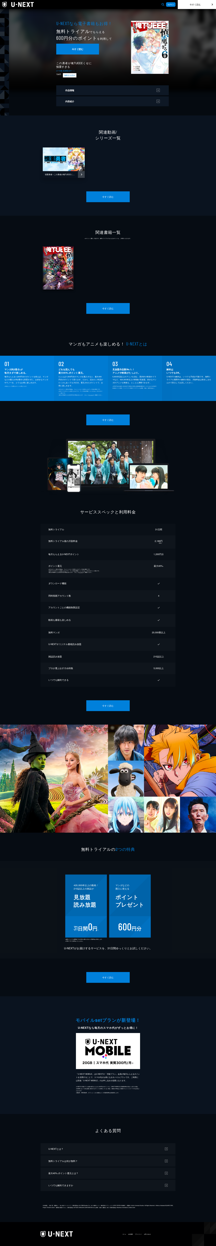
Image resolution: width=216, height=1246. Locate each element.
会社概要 (130, 1234)
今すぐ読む (195, 4)
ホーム (124, 1234)
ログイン (171, 4)
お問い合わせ (147, 1234)
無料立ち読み (69, 75)
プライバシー (138, 1234)
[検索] (163, 4)
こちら (91, 395)
